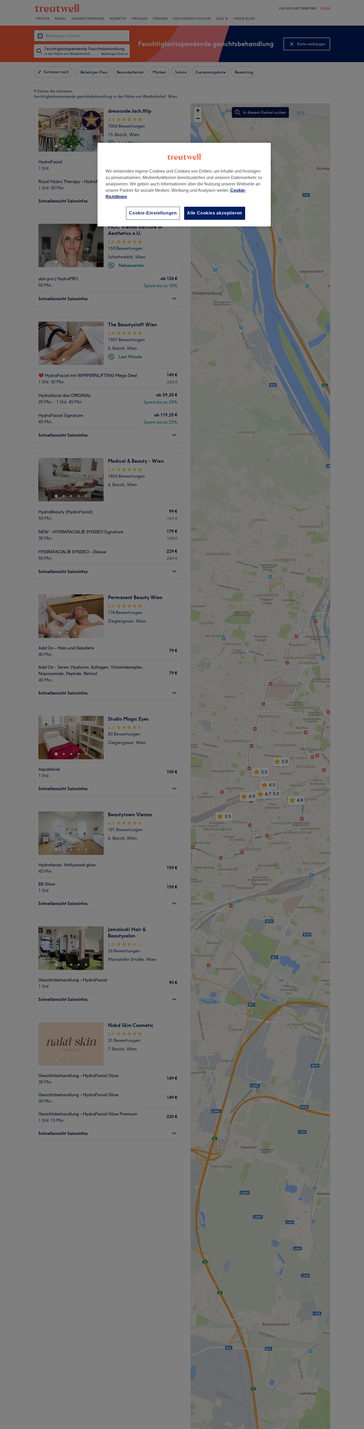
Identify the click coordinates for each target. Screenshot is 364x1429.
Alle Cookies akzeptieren (214, 213)
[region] (184, 184)
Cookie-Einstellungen (153, 213)
